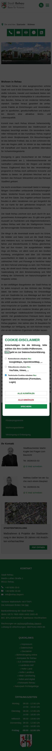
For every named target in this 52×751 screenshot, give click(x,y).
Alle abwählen (26, 400)
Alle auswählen (26, 393)
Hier (7, 352)
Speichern (26, 406)
